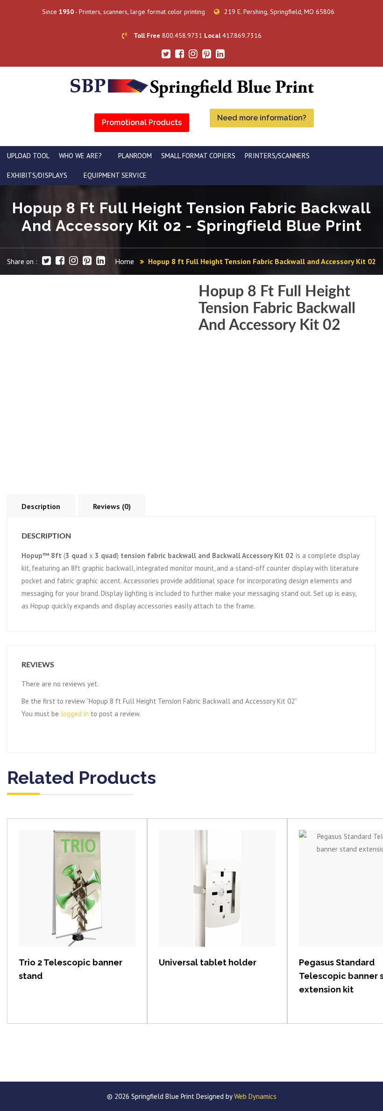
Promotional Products (142, 122)
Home (124, 261)
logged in (75, 713)
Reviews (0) (112, 506)
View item (77, 898)
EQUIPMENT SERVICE (115, 175)
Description (40, 506)
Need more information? (261, 117)
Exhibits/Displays (37, 175)
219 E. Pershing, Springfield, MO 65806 (279, 11)
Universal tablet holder (207, 962)
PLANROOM (135, 155)
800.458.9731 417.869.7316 (198, 35)
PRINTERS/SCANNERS (277, 155)
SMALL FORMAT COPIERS (198, 155)
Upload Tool (28, 155)
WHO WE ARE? (80, 155)
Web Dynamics (255, 1096)
